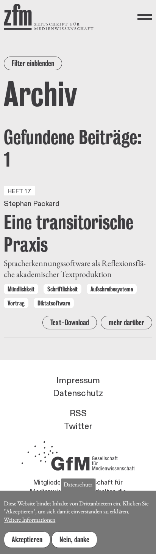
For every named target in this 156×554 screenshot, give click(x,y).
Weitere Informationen (29, 520)
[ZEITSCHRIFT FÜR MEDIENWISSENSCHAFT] (49, 17)
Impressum (78, 380)
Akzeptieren (27, 539)
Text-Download (69, 322)
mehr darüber (126, 322)
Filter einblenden (33, 63)
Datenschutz (78, 393)
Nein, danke (74, 539)
